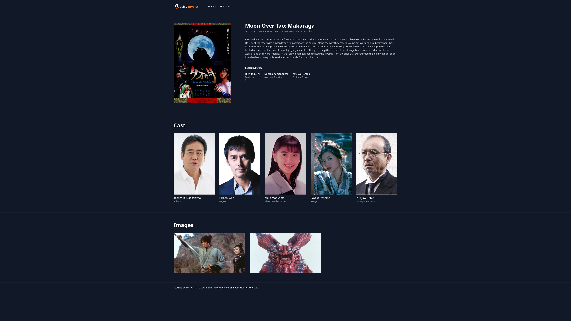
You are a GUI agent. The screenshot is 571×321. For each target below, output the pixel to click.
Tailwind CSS (251, 287)
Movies (212, 6)
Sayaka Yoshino (320, 198)
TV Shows (225, 6)
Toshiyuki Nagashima (187, 198)
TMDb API (191, 287)
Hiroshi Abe (226, 198)
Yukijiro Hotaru (365, 198)
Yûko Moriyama (274, 198)
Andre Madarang (220, 287)
